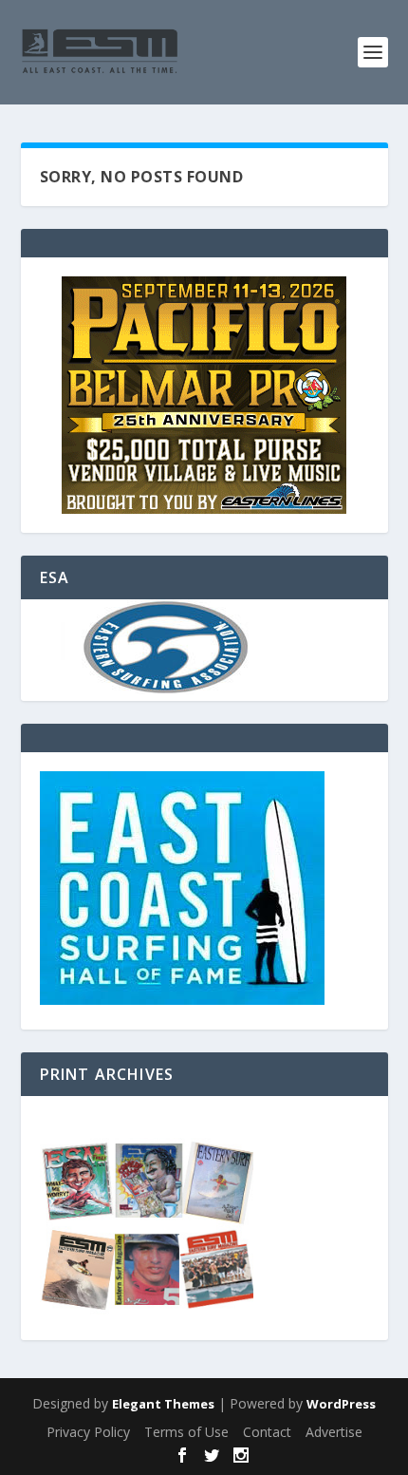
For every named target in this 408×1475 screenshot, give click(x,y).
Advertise (334, 1432)
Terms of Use (186, 1432)
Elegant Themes (163, 1403)
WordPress (341, 1403)
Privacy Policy (88, 1432)
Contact (267, 1432)
